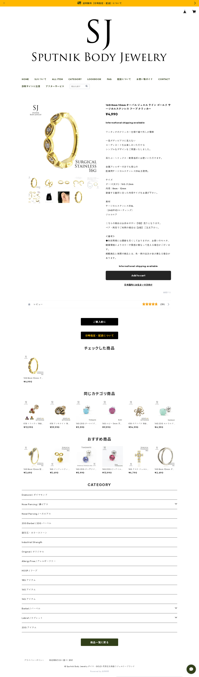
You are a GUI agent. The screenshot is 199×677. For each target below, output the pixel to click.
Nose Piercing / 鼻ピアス (35, 504)
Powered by (96, 671)
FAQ (109, 79)
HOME (25, 79)
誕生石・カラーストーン (34, 532)
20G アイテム (29, 627)
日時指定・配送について (99, 335)
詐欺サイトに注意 (31, 86)
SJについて (40, 79)
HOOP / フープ (29, 570)
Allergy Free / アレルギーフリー (39, 561)
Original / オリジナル (33, 551)
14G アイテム (29, 599)
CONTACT (164, 79)
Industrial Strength (32, 542)
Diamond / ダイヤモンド (34, 494)
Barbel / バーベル (31, 608)
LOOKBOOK (94, 79)
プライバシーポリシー (34, 660)
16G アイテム (29, 589)
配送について (124, 79)
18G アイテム (29, 580)
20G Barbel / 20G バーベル (36, 523)
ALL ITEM (57, 79)
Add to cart (138, 275)
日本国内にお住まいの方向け (138, 284)
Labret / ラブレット (32, 618)
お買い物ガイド (145, 79)
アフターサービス (55, 86)
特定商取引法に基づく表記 (61, 660)
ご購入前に (99, 321)
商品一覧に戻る (99, 642)
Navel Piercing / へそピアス (36, 513)
